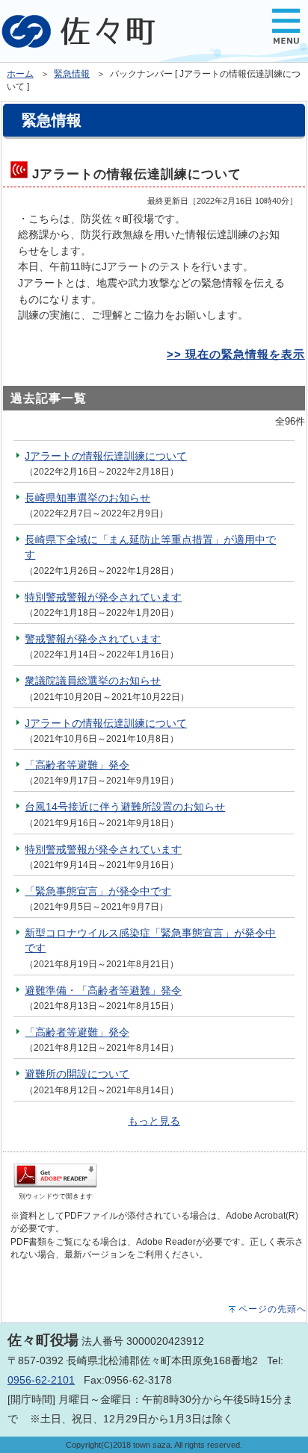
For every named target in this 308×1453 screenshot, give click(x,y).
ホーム (20, 74)
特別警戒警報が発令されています (103, 597)
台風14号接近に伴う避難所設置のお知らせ (125, 807)
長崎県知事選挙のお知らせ (87, 498)
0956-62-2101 (41, 1380)
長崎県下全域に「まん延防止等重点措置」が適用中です (150, 547)
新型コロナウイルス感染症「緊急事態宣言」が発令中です (150, 940)
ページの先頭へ (272, 1308)
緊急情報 (72, 74)
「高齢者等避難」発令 (77, 765)
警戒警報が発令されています (93, 639)
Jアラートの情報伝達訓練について (106, 456)
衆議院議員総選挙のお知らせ (93, 681)
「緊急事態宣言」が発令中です (98, 891)
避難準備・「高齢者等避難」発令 (103, 990)
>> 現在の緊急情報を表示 (236, 354)
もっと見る (154, 1121)
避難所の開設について (77, 1074)
